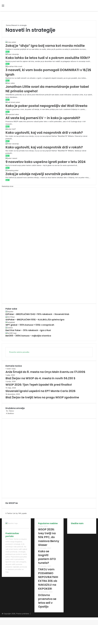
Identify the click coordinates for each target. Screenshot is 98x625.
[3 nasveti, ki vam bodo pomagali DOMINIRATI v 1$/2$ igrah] (13, 66)
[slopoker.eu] (19, 5)
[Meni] (3, 6)
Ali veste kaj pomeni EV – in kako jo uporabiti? (42, 118)
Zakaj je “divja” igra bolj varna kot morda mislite (45, 45)
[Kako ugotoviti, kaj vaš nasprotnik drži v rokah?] (10, 129)
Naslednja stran (7, 186)
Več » (7, 52)
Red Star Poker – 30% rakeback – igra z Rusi (28, 330)
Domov (8, 25)
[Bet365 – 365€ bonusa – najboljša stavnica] (10, 333)
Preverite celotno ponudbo (19, 352)
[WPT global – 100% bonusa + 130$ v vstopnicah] (10, 322)
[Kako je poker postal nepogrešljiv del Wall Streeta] (12, 102)
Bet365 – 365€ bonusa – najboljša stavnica (28, 335)
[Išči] (95, 6)
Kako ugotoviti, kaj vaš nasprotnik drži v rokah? (44, 132)
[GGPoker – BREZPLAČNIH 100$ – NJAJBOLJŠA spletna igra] (10, 317)
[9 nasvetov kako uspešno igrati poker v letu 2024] (11, 158)
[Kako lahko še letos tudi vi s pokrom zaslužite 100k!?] (12, 54)
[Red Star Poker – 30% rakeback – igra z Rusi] (9, 328)
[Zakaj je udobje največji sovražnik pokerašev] (12, 170)
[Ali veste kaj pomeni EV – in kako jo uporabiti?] (12, 114)
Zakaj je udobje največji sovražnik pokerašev (42, 174)
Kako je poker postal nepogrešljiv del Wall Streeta (46, 106)
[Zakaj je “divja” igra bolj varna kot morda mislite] (10, 42)
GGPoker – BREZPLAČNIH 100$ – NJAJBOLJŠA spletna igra (34, 319)
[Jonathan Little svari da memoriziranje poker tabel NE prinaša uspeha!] (10, 83)
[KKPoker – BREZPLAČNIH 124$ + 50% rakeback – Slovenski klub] (9, 311)
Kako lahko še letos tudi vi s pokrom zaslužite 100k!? (47, 58)
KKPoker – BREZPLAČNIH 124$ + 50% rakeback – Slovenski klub (37, 314)
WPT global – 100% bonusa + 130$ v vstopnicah (29, 324)
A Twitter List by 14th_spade (16, 513)
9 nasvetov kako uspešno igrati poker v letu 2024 (45, 162)
